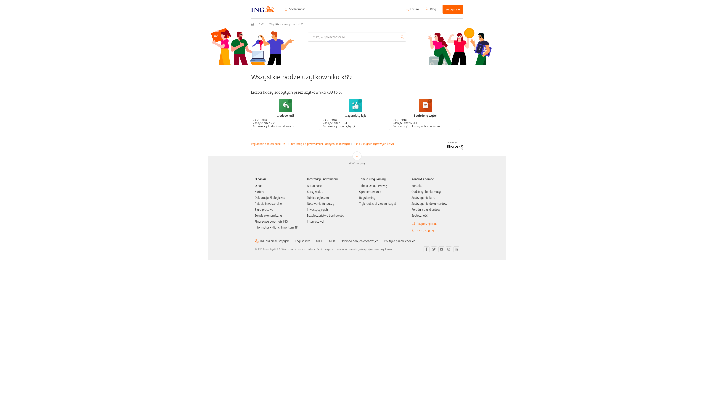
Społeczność (297, 9)
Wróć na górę (357, 163)
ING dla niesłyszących (274, 241)
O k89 (262, 24)
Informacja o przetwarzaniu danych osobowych (320, 144)
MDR (332, 241)
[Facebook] (427, 249)
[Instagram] (449, 249)
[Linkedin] (456, 249)
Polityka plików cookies (399, 241)
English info (302, 241)
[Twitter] (434, 249)
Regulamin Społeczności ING (268, 144)
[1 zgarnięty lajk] (355, 105)
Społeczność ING (252, 24)
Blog (433, 9)
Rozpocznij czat (427, 224)
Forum (414, 9)
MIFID (319, 241)
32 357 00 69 (425, 231)
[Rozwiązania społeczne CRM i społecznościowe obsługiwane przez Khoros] (455, 145)
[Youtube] (441, 249)
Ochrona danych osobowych (359, 241)
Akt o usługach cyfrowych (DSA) (374, 144)
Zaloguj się (453, 9)
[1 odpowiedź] (285, 105)
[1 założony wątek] (425, 105)
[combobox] (357, 37)
